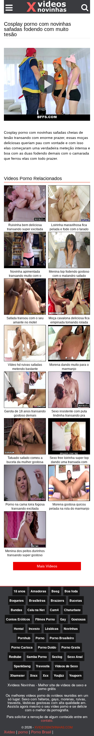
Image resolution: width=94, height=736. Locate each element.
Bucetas (75, 600)
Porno (40, 638)
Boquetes (16, 600)
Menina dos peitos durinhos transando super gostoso (25, 553)
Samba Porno (37, 656)
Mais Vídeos (47, 566)
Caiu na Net (36, 609)
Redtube (15, 656)
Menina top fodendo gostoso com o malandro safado (69, 274)
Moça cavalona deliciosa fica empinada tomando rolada (69, 320)
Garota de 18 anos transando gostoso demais (25, 413)
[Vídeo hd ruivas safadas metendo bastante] (25, 343)
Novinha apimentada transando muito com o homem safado (25, 276)
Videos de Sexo (66, 666)
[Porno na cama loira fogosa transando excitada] (25, 483)
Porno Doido (47, 647)
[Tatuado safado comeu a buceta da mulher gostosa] (25, 436)
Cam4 (54, 609)
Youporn (75, 675)
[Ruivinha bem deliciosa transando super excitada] (25, 203)
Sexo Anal (75, 656)
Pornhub (24, 638)
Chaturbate (72, 609)
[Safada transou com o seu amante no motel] (25, 297)
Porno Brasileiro (62, 638)
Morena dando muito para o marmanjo (69, 367)
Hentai (19, 628)
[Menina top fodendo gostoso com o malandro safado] (69, 250)
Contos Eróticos (18, 619)
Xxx (46, 675)
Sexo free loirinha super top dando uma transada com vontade (69, 462)
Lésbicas (51, 628)
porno (23, 731)
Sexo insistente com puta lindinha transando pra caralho (69, 415)
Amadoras (38, 591)
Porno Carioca (22, 647)
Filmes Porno (45, 619)
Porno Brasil (41, 731)
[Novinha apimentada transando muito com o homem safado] (25, 250)
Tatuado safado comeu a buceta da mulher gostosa (25, 460)
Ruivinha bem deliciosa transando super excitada (25, 227)
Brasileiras (37, 600)
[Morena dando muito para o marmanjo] (69, 343)
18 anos (19, 591)
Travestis (43, 666)
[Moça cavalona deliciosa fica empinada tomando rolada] (69, 297)
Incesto (34, 628)
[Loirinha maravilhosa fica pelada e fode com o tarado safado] (69, 203)
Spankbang (22, 666)
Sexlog (57, 656)
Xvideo (9, 731)
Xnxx (34, 675)
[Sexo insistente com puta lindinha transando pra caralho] (69, 390)
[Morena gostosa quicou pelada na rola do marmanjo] (69, 483)
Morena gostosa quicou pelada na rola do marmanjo (69, 506)
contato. (47, 720)
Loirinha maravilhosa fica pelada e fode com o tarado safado (69, 229)
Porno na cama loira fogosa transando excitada (25, 506)
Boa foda (71, 591)
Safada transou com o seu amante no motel (25, 320)
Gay (63, 619)
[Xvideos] (47, 6)
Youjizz (59, 675)
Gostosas (78, 619)
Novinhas (71, 628)
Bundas (16, 609)
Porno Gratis (70, 647)
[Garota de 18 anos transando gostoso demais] (25, 390)
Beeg (55, 591)
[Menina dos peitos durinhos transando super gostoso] (25, 529)
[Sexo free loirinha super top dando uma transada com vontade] (69, 436)
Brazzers (57, 600)
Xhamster (17, 675)
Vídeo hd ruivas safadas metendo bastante (25, 367)
